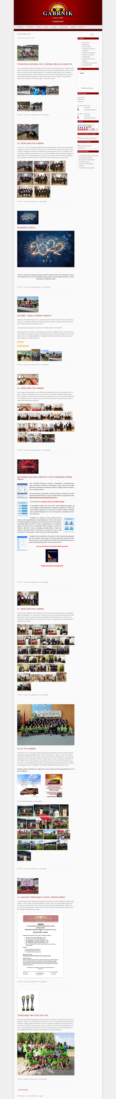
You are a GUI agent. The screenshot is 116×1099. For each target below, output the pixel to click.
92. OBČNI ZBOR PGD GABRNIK (30, 388)
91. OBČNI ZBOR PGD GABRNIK (30, 609)
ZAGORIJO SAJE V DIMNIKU (88, 52)
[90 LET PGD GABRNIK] (29, 797)
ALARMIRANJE (85, 44)
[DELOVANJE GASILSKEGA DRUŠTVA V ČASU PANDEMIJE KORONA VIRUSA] (52, 562)
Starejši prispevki (22, 1089)
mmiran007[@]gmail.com (90, 109)
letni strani (33, 1064)
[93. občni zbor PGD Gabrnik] (25, 172)
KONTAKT (81, 27)
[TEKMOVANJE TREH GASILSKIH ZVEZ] (45, 1075)
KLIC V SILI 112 (85, 42)
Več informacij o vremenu (87, 88)
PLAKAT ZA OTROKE (23, 346)
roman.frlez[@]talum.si (90, 118)
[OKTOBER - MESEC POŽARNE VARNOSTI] (24, 360)
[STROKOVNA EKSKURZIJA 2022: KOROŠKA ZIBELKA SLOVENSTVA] (23, 94)
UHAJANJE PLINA (86, 56)
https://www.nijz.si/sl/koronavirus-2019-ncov (43, 497)
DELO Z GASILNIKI (86, 46)
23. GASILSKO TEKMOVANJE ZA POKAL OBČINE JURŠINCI (41, 897)
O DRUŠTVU (30, 27)
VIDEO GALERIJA (63, 27)
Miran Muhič (46, 114)
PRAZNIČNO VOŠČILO (26, 227)
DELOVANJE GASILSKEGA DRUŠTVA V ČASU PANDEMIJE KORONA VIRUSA (44, 478)
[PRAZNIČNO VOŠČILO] (45, 266)
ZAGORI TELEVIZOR (87, 65)
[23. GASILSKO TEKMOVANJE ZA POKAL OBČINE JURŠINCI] (40, 977)
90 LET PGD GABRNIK (26, 748)
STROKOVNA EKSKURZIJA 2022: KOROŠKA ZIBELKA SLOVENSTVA (44, 64)
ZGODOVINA (20, 27)
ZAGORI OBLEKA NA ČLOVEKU (89, 63)
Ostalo (25, 114)
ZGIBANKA (20, 342)
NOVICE (46, 27)
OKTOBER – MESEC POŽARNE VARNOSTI (34, 315)
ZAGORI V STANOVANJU (88, 54)
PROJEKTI (73, 27)
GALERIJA (54, 27)
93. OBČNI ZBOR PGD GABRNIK (30, 143)
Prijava (41, 1096)
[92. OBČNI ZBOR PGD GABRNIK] (24, 410)
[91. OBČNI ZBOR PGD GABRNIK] (21, 634)
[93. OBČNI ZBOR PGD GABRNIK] (41, 172)
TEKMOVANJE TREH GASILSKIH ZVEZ (32, 1015)
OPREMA (39, 27)
